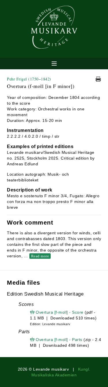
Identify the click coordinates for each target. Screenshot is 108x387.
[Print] (98, 79)
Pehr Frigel (29, 79)
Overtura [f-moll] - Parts (59, 339)
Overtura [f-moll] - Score (60, 312)
